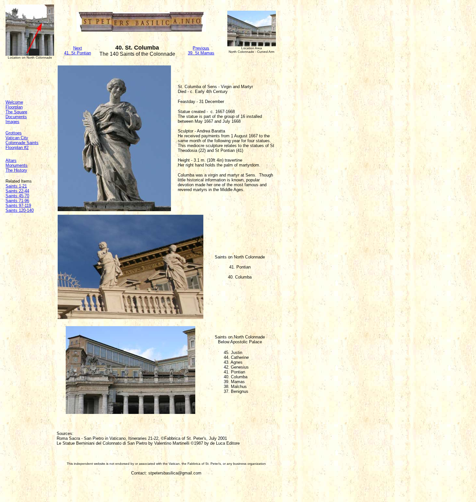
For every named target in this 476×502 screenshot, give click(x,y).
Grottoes (14, 133)
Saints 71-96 (17, 200)
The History (16, 170)
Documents (16, 116)
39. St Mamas (201, 53)
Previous (201, 48)
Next (77, 48)
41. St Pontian (77, 53)
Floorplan (14, 107)
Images (12, 121)
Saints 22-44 (17, 190)
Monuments (17, 165)
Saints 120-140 (20, 210)
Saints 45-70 (17, 195)
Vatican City (17, 137)
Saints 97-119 (18, 205)
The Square (16, 111)
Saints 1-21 (16, 186)
